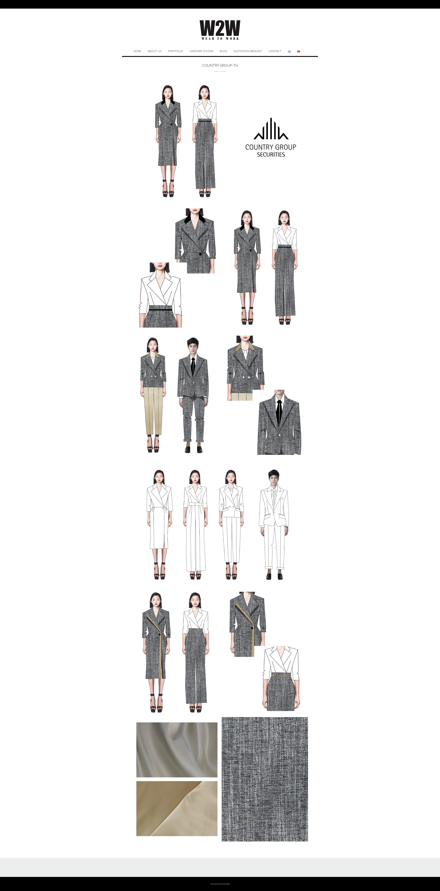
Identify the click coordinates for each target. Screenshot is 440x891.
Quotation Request (248, 51)
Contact (275, 51)
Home (137, 51)
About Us (155, 51)
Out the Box (224, 884)
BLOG (223, 51)
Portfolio (175, 51)
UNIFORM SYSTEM (201, 51)
